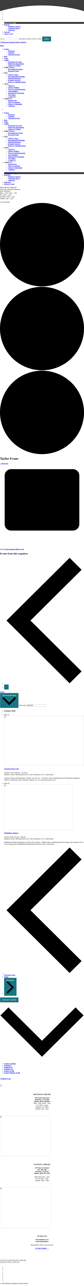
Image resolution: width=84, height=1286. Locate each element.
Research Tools (13, 135)
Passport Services (14, 144)
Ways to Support (14, 166)
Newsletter (12, 158)
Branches (7, 175)
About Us (11, 149)
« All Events (4, 463)
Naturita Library (14, 178)
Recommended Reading (16, 140)
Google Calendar (10, 1064)
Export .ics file (9, 1071)
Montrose (11, 115)
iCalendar (7, 1065)
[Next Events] (6, 686)
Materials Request (14, 142)
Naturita (11, 116)
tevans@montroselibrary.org (14, 549)
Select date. (23, 705)
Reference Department (16, 127)
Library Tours (13, 138)
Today (2, 692)
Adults (6, 124)
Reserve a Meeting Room (17, 146)
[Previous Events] (44, 683)
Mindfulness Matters (11, 833)
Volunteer (11, 169)
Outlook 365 (8, 1067)
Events (6, 113)
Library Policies (13, 151)
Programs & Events (15, 126)
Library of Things (14, 129)
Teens (6, 122)
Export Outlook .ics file (12, 1073)
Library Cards (9, 184)
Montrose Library (14, 177)
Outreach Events (14, 118)
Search (46, 39)
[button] (2, 46)
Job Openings (13, 155)
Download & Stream (15, 133)
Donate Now (12, 164)
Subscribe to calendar (9, 1000)
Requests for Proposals (16, 157)
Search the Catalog (10, 173)
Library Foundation (15, 168)
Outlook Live (8, 1069)
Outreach (11, 180)
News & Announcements (16, 153)
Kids (5, 120)
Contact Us (12, 160)
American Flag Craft (11, 769)
